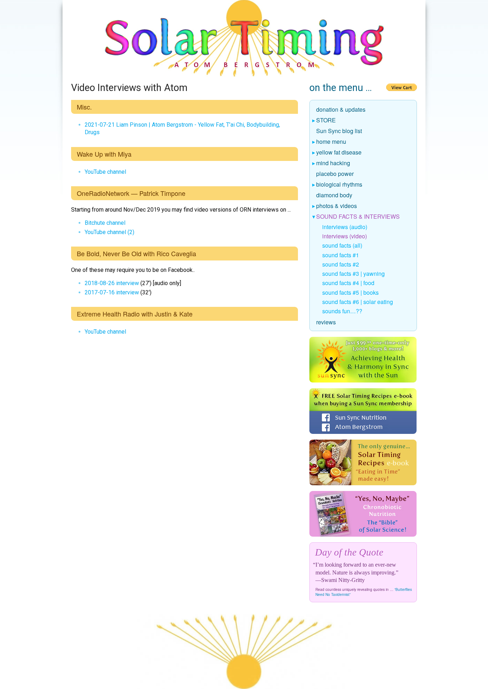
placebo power (335, 174)
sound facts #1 (340, 255)
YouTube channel (105, 171)
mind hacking (333, 163)
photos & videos (337, 206)
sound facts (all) (342, 245)
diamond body (334, 195)
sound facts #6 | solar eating (357, 301)
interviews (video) (344, 236)
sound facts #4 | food (348, 283)
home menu (331, 142)
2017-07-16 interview (112, 292)
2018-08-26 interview (112, 283)
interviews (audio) (344, 226)
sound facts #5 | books (350, 292)
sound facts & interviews (358, 217)
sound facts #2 (340, 264)
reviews (326, 322)
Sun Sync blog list (339, 131)
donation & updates (341, 110)
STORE (326, 120)
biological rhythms (339, 185)
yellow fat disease (339, 153)
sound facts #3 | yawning (353, 273)
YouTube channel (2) (109, 232)
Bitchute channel (105, 222)
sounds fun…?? (342, 311)
